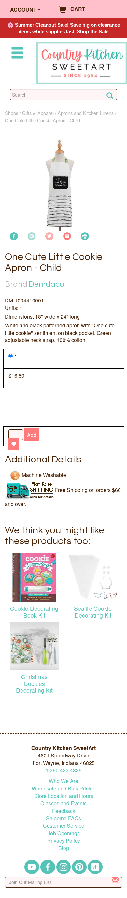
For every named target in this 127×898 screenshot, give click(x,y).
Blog (63, 848)
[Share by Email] (67, 235)
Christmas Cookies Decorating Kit (34, 683)
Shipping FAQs (63, 818)
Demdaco (46, 284)
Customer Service (63, 825)
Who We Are (63, 781)
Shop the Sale (92, 31)
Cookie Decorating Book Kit (34, 611)
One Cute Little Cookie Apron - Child (42, 120)
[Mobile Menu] (15, 54)
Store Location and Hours (63, 796)
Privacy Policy (63, 840)
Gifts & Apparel (38, 112)
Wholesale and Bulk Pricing (64, 788)
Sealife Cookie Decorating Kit (93, 611)
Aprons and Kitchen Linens (86, 112)
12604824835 (64, 770)
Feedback (63, 810)
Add (31, 434)
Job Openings (64, 833)
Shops (11, 112)
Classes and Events (63, 803)
